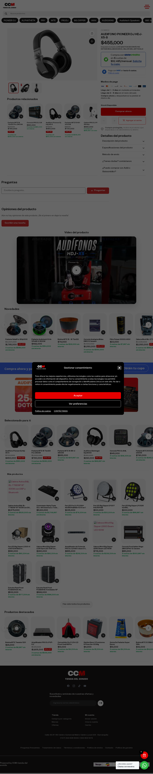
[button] (119, 367)
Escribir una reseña (15, 223)
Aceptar (78, 395)
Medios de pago (109, 82)
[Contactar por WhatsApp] (92, 41)
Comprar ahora (123, 111)
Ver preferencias (78, 403)
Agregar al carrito (134, 121)
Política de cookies (43, 411)
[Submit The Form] (100, 703)
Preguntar (99, 190)
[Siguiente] (94, 112)
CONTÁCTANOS (61, 411)
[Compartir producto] (92, 33)
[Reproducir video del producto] (76, 270)
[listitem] (13, 88)
